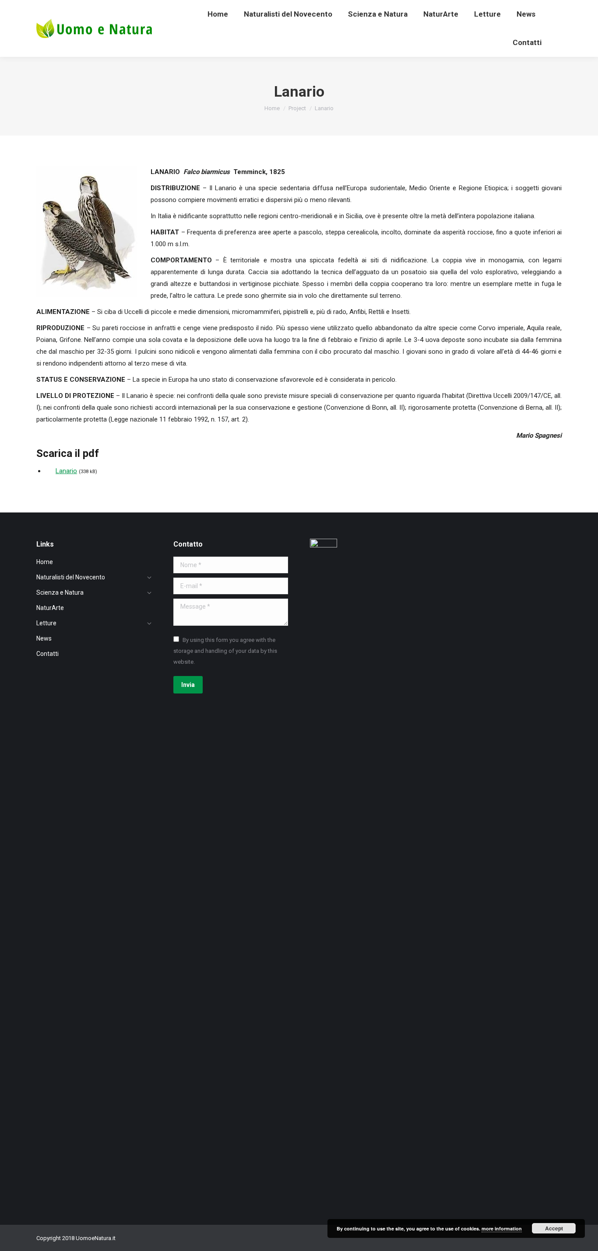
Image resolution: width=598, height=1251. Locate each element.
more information (502, 1228)
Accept (554, 1228)
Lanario (66, 471)
